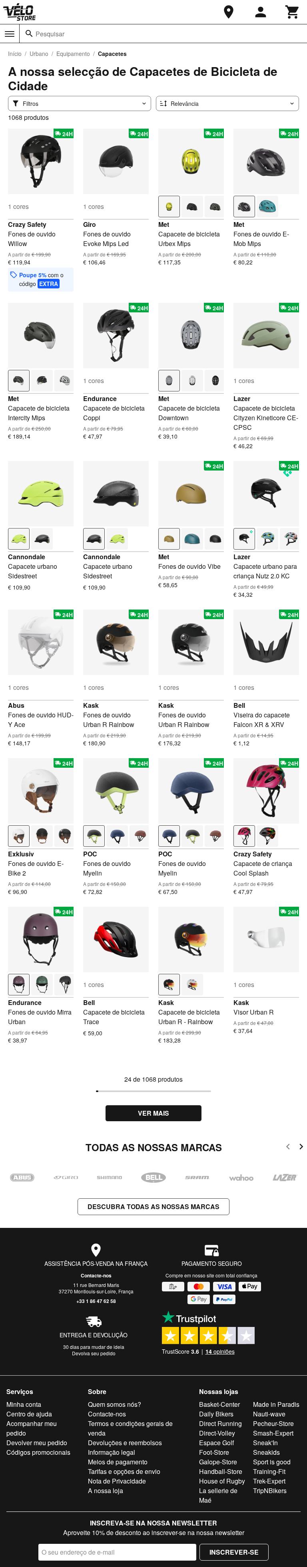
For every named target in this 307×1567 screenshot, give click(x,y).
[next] (301, 1148)
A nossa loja (105, 1490)
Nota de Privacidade (117, 1481)
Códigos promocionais (38, 1452)
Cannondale (26, 556)
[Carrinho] (293, 12)
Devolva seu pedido (94, 1353)
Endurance (100, 398)
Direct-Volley (217, 1433)
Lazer (241, 398)
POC (90, 853)
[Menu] (9, 34)
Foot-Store (214, 1452)
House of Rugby (222, 1481)
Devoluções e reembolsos (125, 1442)
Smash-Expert (273, 1433)
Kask (91, 705)
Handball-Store (220, 1471)
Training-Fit (269, 1471)
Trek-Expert (269, 1481)
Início (15, 54)
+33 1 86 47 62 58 (96, 1301)
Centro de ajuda (29, 1413)
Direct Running (220, 1423)
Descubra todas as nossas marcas (153, 1206)
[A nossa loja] (229, 12)
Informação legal (111, 1452)
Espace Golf (216, 1442)
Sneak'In (265, 1442)
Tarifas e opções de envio (124, 1471)
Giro (89, 224)
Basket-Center (219, 1404)
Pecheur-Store (273, 1423)
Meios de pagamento (118, 1461)
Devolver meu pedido (36, 1442)
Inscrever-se (234, 1552)
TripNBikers (270, 1490)
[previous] (288, 1148)
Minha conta (23, 1404)
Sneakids (266, 1452)
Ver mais (153, 1113)
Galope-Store (218, 1461)
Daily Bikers (216, 1413)
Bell (239, 705)
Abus (16, 705)
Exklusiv (21, 853)
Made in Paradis (276, 1404)
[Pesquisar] (29, 33)
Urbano (39, 54)
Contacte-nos (96, 1275)
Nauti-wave (269, 1413)
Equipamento (73, 54)
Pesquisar (50, 33)
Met (163, 224)
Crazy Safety (27, 224)
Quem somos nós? (114, 1404)
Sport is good (272, 1461)
